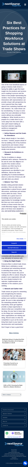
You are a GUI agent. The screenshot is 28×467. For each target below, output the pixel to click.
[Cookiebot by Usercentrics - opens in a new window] (20, 214)
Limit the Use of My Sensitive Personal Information (14, 455)
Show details (20, 238)
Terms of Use (14, 451)
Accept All (14, 243)
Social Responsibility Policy (14, 452)
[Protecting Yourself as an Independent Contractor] (14, 354)
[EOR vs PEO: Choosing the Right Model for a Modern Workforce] (14, 376)
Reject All (14, 252)
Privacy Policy (14, 449)
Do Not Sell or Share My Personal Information (14, 453)
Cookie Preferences (14, 459)
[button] (24, 409)
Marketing (18, 52)
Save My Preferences (13, 247)
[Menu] (25, 4)
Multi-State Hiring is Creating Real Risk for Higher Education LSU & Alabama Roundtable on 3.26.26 (13, 341)
